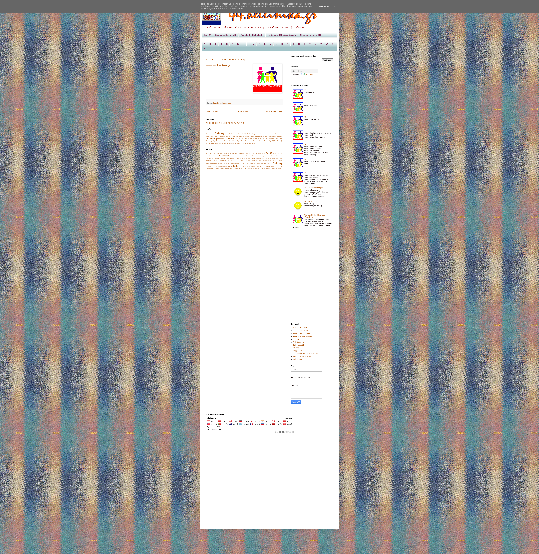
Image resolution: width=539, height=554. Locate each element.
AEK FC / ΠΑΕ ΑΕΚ (246, 163)
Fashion (238, 134)
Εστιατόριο (229, 138)
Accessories (210, 134)
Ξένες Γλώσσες (240, 158)
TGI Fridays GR (265, 168)
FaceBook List (230, 134)
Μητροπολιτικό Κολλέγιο (223, 158)
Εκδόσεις (279, 136)
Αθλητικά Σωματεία (256, 136)
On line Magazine (253, 134)
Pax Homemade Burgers (313, 188)
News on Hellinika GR (310, 35)
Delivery (219, 133)
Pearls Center (224, 168)
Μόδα (276, 138)
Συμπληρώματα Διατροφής (262, 141)
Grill (244, 133)
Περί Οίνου (232, 141)
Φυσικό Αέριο (228, 143)
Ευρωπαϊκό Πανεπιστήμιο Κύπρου (240, 156)
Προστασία (248, 141)
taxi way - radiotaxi (311, 201)
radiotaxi (222, 136)
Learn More (324, 6)
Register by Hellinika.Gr (252, 35)
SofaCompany (248, 168)
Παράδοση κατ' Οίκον (220, 141)
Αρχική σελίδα (243, 111)
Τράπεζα (279, 141)
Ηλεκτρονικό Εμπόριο (242, 138)
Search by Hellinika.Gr (226, 35)
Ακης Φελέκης (224, 153)
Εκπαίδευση (217, 103)
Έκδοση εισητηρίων (232, 136)
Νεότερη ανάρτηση (214, 111)
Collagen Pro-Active (263, 163)
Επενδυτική (220, 138)
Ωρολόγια (252, 143)
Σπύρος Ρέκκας (211, 160)
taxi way (257, 168)
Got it (336, 6)
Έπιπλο (247, 136)
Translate (309, 75)
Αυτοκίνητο (266, 136)
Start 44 (207, 35)
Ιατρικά (251, 138)
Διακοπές (273, 136)
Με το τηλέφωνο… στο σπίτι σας (264, 138)
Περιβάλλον (240, 141)
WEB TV (216, 136)
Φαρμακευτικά (210, 143)
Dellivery (208, 166)
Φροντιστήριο (226, 103)
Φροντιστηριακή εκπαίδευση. (226, 59)
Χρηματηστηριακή (239, 143)
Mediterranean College (254, 166)
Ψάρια (247, 143)
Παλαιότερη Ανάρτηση (273, 111)
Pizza (261, 134)
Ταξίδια (274, 141)
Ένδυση (241, 136)
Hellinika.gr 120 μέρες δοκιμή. (282, 35)
